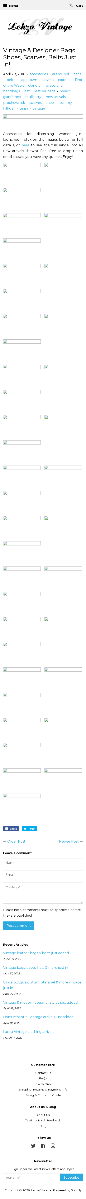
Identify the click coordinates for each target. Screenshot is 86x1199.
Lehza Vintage (41, 1190)
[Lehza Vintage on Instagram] (53, 1146)
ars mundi (60, 74)
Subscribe (71, 1177)
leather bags (44, 91)
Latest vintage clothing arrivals (28, 1032)
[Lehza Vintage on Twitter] (33, 1146)
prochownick (14, 103)
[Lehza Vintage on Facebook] (43, 1146)
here (25, 145)
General (35, 85)
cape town (28, 80)
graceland (54, 85)
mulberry (33, 97)
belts (11, 80)
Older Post (16, 841)
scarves (35, 103)
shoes (50, 103)
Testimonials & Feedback (43, 1120)
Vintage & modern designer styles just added (40, 1002)
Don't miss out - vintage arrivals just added (38, 1017)
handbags (11, 91)
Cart (79, 6)
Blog (43, 1126)
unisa (23, 108)
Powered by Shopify (67, 1190)
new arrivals (56, 97)
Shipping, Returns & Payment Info (43, 1089)
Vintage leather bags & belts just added (36, 953)
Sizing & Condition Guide (43, 1095)
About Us (43, 1115)
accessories (38, 74)
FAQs (43, 1078)
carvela (48, 80)
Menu (13, 6)
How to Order (43, 1084)
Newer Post (69, 841)
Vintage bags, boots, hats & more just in (35, 968)
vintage (39, 108)
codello (64, 80)
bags (77, 74)
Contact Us (43, 1073)
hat (27, 91)
